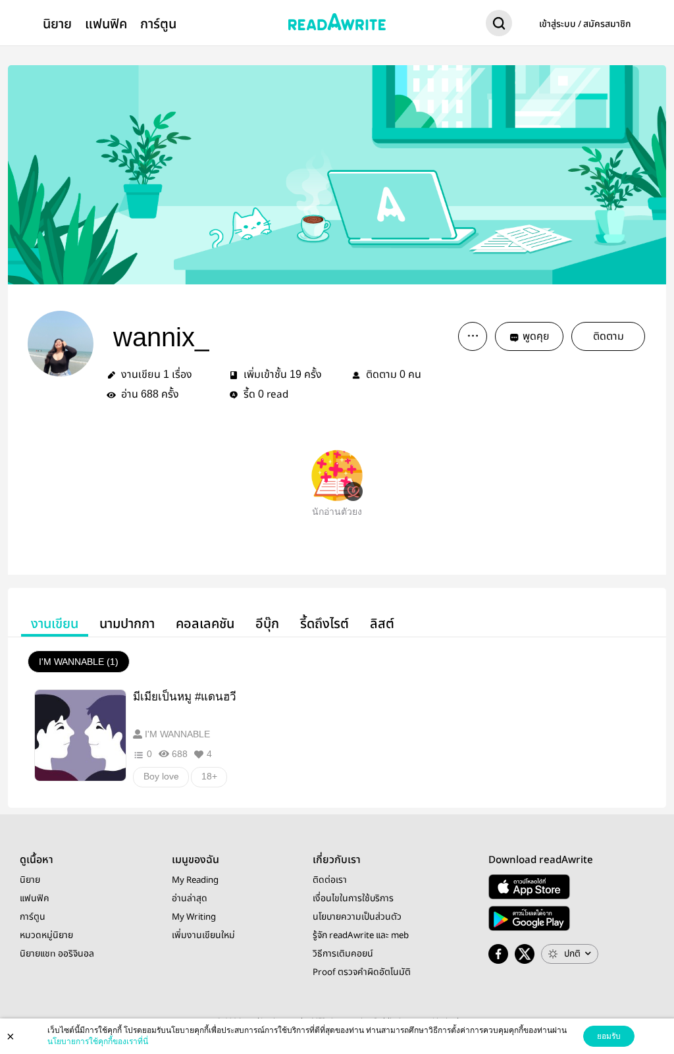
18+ (209, 776)
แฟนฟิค (106, 24)
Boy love (161, 776)
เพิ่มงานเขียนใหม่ (203, 935)
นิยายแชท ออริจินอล (57, 954)
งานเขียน (54, 624)
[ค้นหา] (499, 25)
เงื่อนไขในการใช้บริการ (353, 898)
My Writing (194, 917)
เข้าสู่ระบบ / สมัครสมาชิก (585, 24)
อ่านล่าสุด (189, 898)
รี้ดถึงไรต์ (324, 624)
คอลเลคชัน (205, 624)
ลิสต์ (382, 624)
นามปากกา (127, 624)
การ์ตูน (158, 24)
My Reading (195, 880)
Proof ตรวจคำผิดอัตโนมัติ (362, 972)
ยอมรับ (609, 1036)
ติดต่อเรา (330, 880)
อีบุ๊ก (267, 624)
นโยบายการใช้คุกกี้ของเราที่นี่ (97, 1041)
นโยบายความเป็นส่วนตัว (357, 917)
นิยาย (57, 24)
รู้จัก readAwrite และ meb (361, 935)
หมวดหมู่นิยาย (46, 935)
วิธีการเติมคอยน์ (343, 954)
